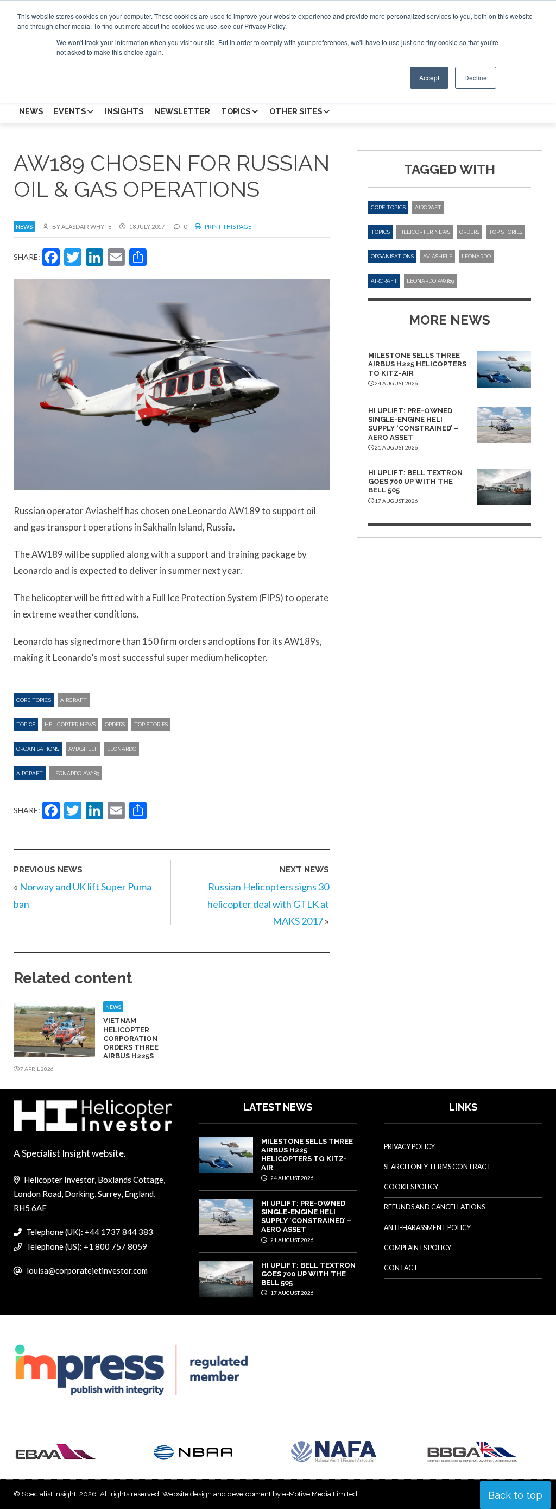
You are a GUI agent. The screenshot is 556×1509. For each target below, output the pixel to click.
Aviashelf (83, 749)
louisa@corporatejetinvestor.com (87, 1270)
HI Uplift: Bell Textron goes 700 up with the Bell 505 (415, 482)
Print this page (227, 226)
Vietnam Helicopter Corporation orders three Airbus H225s (131, 1038)
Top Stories (151, 724)
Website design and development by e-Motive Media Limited (259, 1494)
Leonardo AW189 (75, 773)
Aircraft (73, 700)
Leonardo (121, 749)
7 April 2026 (36, 1068)
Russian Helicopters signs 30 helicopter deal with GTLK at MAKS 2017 (268, 904)
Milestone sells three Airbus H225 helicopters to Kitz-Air (417, 364)
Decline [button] (475, 77)
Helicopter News (70, 724)
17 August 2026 (291, 1292)
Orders (115, 724)
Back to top (515, 1495)
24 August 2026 (291, 1178)
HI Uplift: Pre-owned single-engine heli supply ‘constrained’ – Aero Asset (413, 424)
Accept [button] (429, 77)
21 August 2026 (291, 1240)
